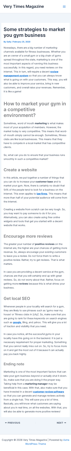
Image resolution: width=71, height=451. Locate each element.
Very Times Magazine (23, 6)
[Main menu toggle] (64, 6)
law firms (42, 193)
